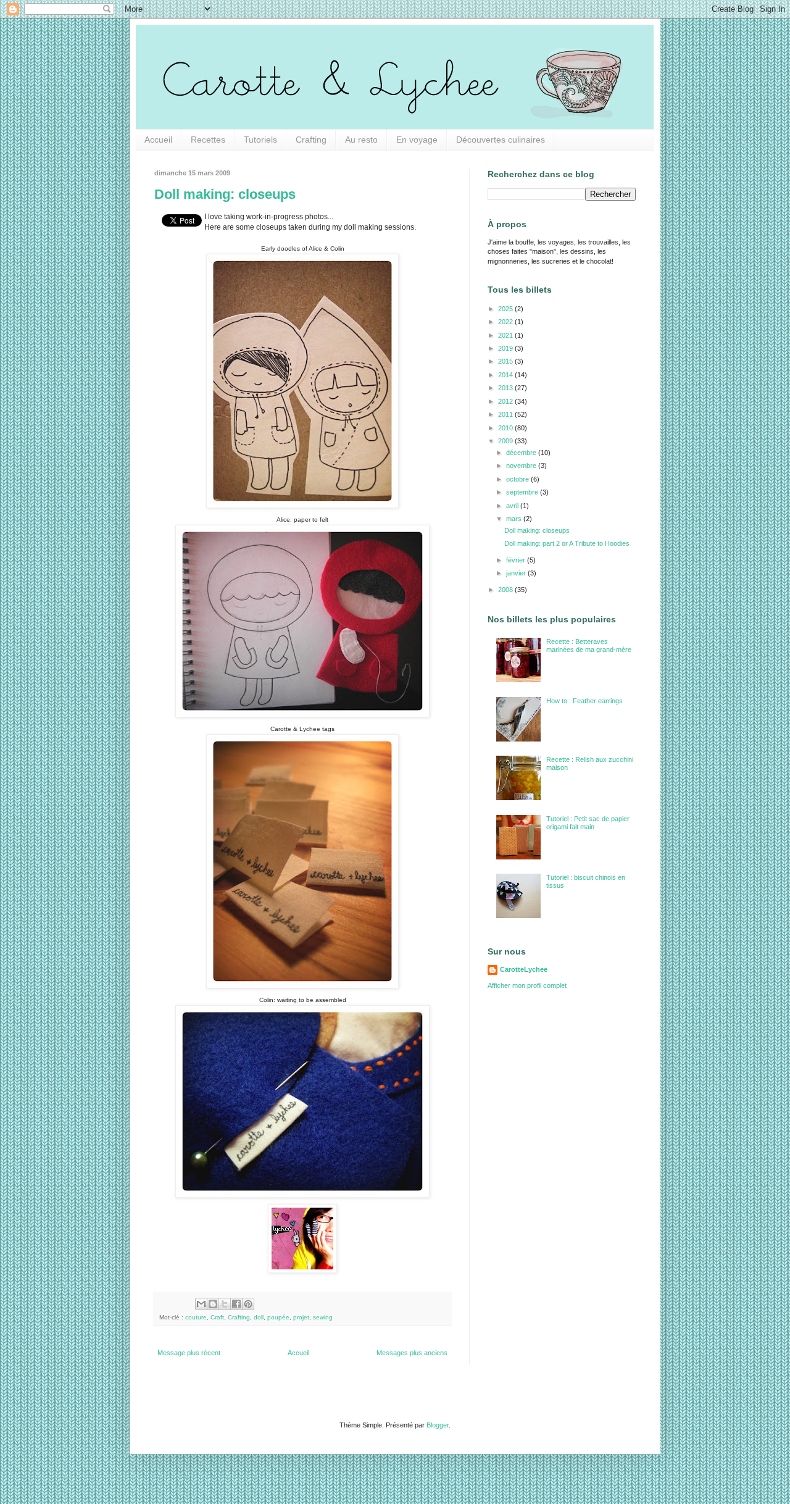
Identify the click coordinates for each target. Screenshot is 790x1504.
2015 (506, 361)
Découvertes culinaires (500, 139)
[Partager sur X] (224, 1304)
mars (514, 518)
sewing (323, 1317)
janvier (517, 573)
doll (259, 1317)
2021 (506, 335)
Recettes (208, 139)
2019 (506, 348)
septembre (523, 492)
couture (196, 1317)
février (516, 560)
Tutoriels (260, 139)
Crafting (311, 139)
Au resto (361, 139)
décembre (522, 452)
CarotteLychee (523, 969)
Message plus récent (188, 1352)
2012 (506, 401)
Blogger (437, 1425)
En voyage (417, 139)
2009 (506, 441)
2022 (506, 321)
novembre (522, 465)
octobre (518, 479)
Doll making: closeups (225, 194)
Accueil (158, 139)
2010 (506, 428)
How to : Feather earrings (584, 700)
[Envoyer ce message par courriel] (201, 1304)
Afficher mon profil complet (527, 985)
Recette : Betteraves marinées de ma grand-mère (588, 645)
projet (301, 1317)
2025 (506, 308)
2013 (506, 387)
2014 (506, 374)
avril (513, 505)
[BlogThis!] (213, 1304)
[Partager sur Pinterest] (248, 1304)
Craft (217, 1317)
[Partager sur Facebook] (236, 1304)
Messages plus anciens (411, 1352)
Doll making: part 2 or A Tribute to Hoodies (567, 543)
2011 (506, 414)
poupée (278, 1317)
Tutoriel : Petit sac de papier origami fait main (588, 822)
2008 (506, 589)
